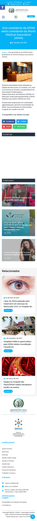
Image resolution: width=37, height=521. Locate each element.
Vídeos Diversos (8, 467)
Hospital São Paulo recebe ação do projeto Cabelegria (18, 199)
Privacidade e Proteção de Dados (14, 502)
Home (4, 52)
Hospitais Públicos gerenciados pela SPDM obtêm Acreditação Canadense (17, 344)
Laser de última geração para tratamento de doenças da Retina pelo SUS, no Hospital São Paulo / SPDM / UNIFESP (18, 304)
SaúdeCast (6, 464)
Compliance (6, 505)
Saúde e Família (8, 461)
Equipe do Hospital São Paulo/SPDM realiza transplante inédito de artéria (18, 384)
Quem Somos (7, 449)
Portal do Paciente (9, 470)
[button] (2, 7)
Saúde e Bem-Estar (9, 458)
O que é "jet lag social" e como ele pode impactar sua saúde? (17, 253)
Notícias (5, 455)
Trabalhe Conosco (8, 473)
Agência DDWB (25, 516)
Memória (5, 452)
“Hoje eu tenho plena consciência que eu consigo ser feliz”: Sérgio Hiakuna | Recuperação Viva (18, 226)
